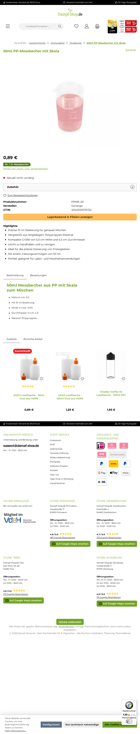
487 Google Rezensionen (62, 537)
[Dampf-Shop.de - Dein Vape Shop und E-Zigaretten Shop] (70, 12)
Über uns (54, 474)
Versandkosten (66, 626)
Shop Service (59, 434)
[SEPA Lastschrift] (102, 482)
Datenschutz (56, 449)
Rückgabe (55, 461)
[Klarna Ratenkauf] (112, 445)
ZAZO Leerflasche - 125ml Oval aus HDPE (70, 397)
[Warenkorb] (96, 26)
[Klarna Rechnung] (102, 455)
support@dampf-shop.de (21, 445)
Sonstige (131, 49)
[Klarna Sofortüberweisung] (124, 445)
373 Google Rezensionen (15, 594)
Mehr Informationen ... (16, 730)
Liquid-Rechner (57, 483)
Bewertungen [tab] (38, 275)
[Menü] (7, 26)
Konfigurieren (51, 724)
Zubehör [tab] (12, 339)
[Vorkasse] (125, 473)
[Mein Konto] (86, 26)
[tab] (15, 275)
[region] (70, 106)
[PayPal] (102, 464)
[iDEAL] (101, 445)
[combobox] (37, 26)
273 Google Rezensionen (109, 537)
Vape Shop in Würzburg (61, 479)
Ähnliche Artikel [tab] (32, 339)
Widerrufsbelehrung (60, 457)
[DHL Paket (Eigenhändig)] (113, 464)
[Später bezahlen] (125, 464)
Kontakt (54, 470)
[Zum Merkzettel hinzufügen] (41, 379)
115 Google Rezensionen (109, 597)
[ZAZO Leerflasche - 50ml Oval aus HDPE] (28, 366)
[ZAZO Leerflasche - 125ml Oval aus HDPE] (70, 366)
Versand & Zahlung (59, 453)
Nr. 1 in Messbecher (17, 164)
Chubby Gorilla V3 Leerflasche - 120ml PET (111, 393)
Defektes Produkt (59, 466)
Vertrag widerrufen (70, 621)
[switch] (129, 722)
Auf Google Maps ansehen (71, 543)
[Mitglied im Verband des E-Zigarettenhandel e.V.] (21, 518)
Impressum (55, 440)
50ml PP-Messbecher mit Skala (106, 42)
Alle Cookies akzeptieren (120, 724)
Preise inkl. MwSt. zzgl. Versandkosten (25, 168)
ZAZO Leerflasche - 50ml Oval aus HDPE (28, 397)
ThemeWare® (123, 633)
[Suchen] (59, 26)
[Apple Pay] (114, 473)
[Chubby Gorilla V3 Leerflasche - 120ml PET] (111, 366)
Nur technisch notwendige (82, 724)
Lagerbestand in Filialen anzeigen (70, 217)
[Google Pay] (102, 473)
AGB (52, 444)
